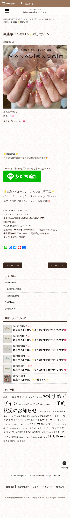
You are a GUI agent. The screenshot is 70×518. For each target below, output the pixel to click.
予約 (13, 432)
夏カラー (57, 432)
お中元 (32, 404)
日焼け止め (35, 437)
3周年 (14, 397)
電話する (28, 3)
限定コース (14, 441)
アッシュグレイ (33, 416)
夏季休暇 (15, 437)
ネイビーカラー (43, 419)
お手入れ (39, 404)
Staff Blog (48, 19)
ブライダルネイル (13, 428)
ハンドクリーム (59, 420)
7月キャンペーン (23, 397)
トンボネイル (28, 420)
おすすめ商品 (23, 404)
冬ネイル (49, 432)
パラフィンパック (10, 424)
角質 (7, 441)
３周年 (22, 441)
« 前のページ (13, 265)
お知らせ (47, 404)
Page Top (64, 467)
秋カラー (55, 437)
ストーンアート (56, 416)
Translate (56, 475)
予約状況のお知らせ (34, 431)
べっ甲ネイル (14, 416)
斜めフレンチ (24, 437)
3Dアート (7, 397)
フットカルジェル (40, 424)
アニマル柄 (44, 416)
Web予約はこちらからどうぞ (17, 226)
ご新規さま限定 (44, 411)
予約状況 (19, 432)
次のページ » (57, 265)
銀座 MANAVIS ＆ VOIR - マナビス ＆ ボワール (22, 19)
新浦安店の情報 (14, 289)
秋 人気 (43, 437)
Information (10, 282)
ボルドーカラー (42, 428)
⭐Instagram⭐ (10, 154)
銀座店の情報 (13, 296)
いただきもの (36, 397)
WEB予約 (10, 3)
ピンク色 (22, 424)
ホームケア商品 (27, 428)
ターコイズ (18, 420)
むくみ (23, 416)
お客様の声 (10, 309)
